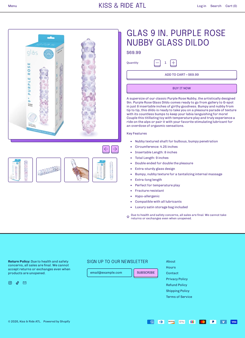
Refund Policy (176, 285)
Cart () (231, 7)
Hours (171, 267)
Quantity (132, 62)
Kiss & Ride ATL (122, 6)
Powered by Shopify (56, 321)
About (170, 261)
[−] (157, 63)
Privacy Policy (177, 279)
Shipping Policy (177, 291)
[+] (173, 63)
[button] (215, 6)
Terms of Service (179, 297)
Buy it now (182, 88)
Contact (172, 273)
